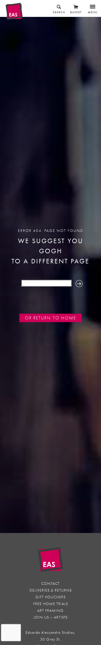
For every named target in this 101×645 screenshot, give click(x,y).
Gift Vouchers (50, 597)
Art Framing (50, 610)
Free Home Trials (50, 603)
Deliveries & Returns (50, 590)
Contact (50, 583)
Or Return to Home (50, 317)
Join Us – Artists (51, 617)
